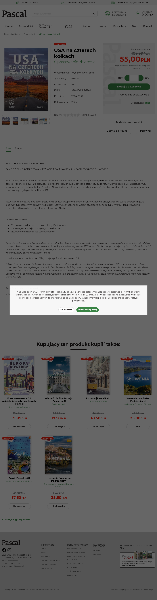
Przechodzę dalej (87, 310)
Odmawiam (66, 310)
